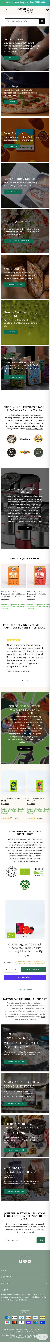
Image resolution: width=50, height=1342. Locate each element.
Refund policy (32, 1332)
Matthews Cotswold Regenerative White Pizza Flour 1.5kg (37, 593)
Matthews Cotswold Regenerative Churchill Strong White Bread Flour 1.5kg (13, 593)
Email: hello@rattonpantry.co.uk (16, 1329)
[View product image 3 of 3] (26, 936)
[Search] (42, 21)
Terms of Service (18, 1332)
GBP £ (23, 1312)
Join (41, 1240)
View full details (25, 989)
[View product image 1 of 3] (23, 936)
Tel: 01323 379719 (36, 1329)
